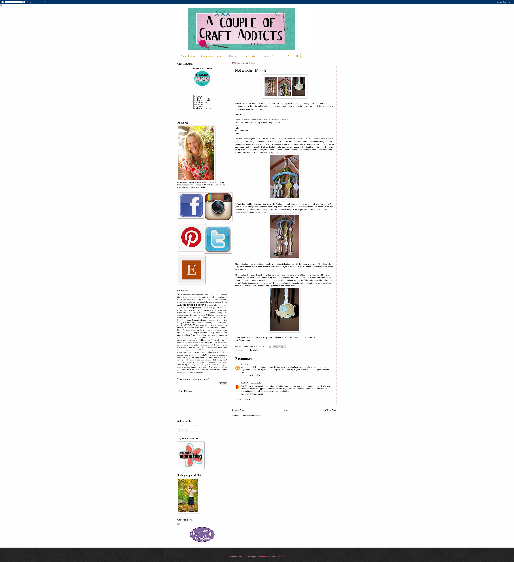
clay (178, 308)
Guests (188, 328)
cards (179, 305)
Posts (183, 426)
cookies (224, 308)
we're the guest (188, 370)
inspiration (190, 333)
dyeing (219, 313)
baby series (216, 297)
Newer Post (238, 410)
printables (199, 350)
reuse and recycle (190, 355)
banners (185, 299)
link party (220, 335)
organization (203, 342)
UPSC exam (325, 386)
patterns (208, 345)
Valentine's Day (206, 367)
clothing (183, 308)
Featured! (268, 56)
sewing (193, 357)
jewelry (216, 333)
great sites (181, 328)
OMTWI (185, 342)
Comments (184, 430)
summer (218, 362)
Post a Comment (245, 399)
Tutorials (233, 56)
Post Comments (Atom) (252, 416)
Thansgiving (191, 365)
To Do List (210, 365)
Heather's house (183, 330)
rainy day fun (222, 352)
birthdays (193, 299)
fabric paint (181, 318)
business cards (198, 302)
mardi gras (216, 338)
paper (215, 342)
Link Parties (250, 56)
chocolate (210, 305)
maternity (224, 338)
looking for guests (193, 338)
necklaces (202, 340)
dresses (213, 313)
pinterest (191, 347)
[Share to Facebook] (282, 346)
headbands (223, 328)
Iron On (210, 333)
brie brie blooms (182, 302)
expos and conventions (219, 315)
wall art (221, 367)
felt (222, 318)
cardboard (223, 302)
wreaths (186, 372)
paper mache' (222, 342)
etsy (199, 315)
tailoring (224, 362)
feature (218, 317)
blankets (200, 299)
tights (202, 365)
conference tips (209, 308)
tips (206, 365)
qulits (214, 352)
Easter (225, 313)
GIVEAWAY (189, 325)
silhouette (208, 360)
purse (203, 352)
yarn (191, 372)
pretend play (191, 350)
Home (285, 410)
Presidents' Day (182, 350)
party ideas (188, 345)
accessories (190, 295)
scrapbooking (222, 355)
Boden (243, 364)
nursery (222, 340)
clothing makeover (195, 308)
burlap (190, 302)
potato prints (222, 347)
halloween (214, 328)
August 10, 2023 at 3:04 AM (252, 394)
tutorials (256, 350)
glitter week (222, 325)
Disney (195, 313)
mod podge (187, 340)
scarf (214, 355)
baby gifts (193, 297)
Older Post (331, 410)
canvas (216, 302)
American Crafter (202, 295)
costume (200, 310)
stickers (212, 362)
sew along (186, 357)
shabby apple (189, 360)
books (221, 299)
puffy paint (197, 352)
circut (243, 350)
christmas (218, 305)
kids (221, 332)
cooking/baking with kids (186, 310)
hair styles (207, 328)
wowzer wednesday (218, 370)
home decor (210, 330)
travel (216, 365)
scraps (179, 357)
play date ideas (201, 347)
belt (189, 299)
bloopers (215, 299)
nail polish (195, 340)
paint (210, 342)
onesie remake (193, 342)
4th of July (181, 295)
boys (225, 299)
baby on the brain (204, 297)
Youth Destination (248, 383)
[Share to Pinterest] (285, 346)
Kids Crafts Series (200, 335)
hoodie (219, 330)
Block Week (208, 299)
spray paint (222, 360)
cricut (185, 313)
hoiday (193, 330)
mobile (249, 350)
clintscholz (263, 557)
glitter (215, 325)
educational (181, 315)
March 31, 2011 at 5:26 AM (251, 375)
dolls (200, 313)
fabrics (199, 317)
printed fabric (208, 350)
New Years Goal (213, 340)
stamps (207, 362)
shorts (202, 360)
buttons (207, 302)
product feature (217, 350)
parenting (180, 345)
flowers (195, 320)
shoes (197, 360)
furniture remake (204, 323)
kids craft (188, 335)
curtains (190, 313)
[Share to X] (280, 346)
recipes (180, 355)
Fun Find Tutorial (190, 322)
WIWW (205, 370)
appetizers (217, 295)
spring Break (187, 362)
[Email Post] (270, 346)
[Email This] (274, 346)
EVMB (208, 315)
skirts (214, 360)
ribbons (200, 355)
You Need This (198, 372)
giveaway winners (204, 325)
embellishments (191, 315)
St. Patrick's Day (198, 362)
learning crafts (212, 335)
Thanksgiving (182, 365)
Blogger (281, 557)
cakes (212, 302)
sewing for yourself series (207, 357)
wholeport (199, 370)
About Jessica (188, 56)
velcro (215, 367)
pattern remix (199, 345)
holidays (200, 330)
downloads (206, 313)
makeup (209, 338)
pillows (185, 347)
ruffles (206, 355)
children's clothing (194, 304)
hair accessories (197, 328)
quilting (209, 352)
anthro (211, 295)
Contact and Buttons (212, 56)
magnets (203, 338)
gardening (214, 323)
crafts (206, 310)
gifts (181, 325)
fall (204, 317)
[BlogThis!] (277, 346)
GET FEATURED (288, 56)
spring (179, 362)
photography (216, 345)
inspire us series (200, 333)
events (203, 315)
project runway (187, 352)
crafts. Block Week (216, 310)
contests (219, 308)
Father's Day (210, 317)
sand (211, 355)
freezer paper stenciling (211, 320)
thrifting (198, 365)
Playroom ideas (212, 347)
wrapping (180, 372)
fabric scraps (191, 317)
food (200, 320)
